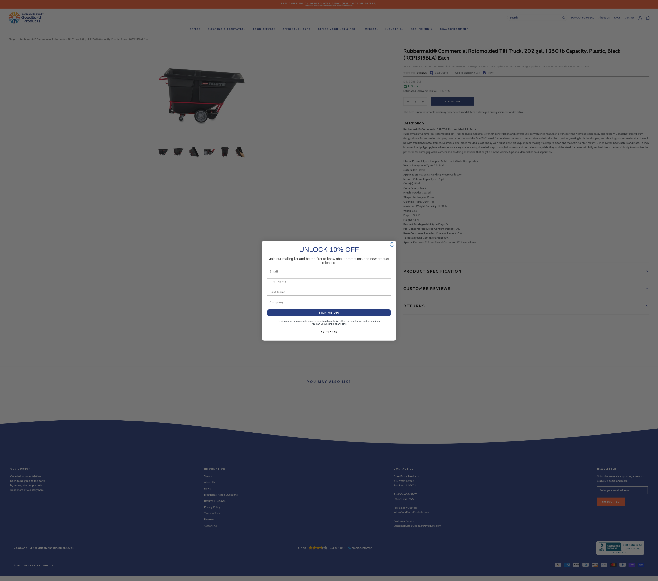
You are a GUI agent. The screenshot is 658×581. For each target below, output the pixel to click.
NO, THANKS (329, 332)
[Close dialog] (392, 244)
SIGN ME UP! (329, 312)
